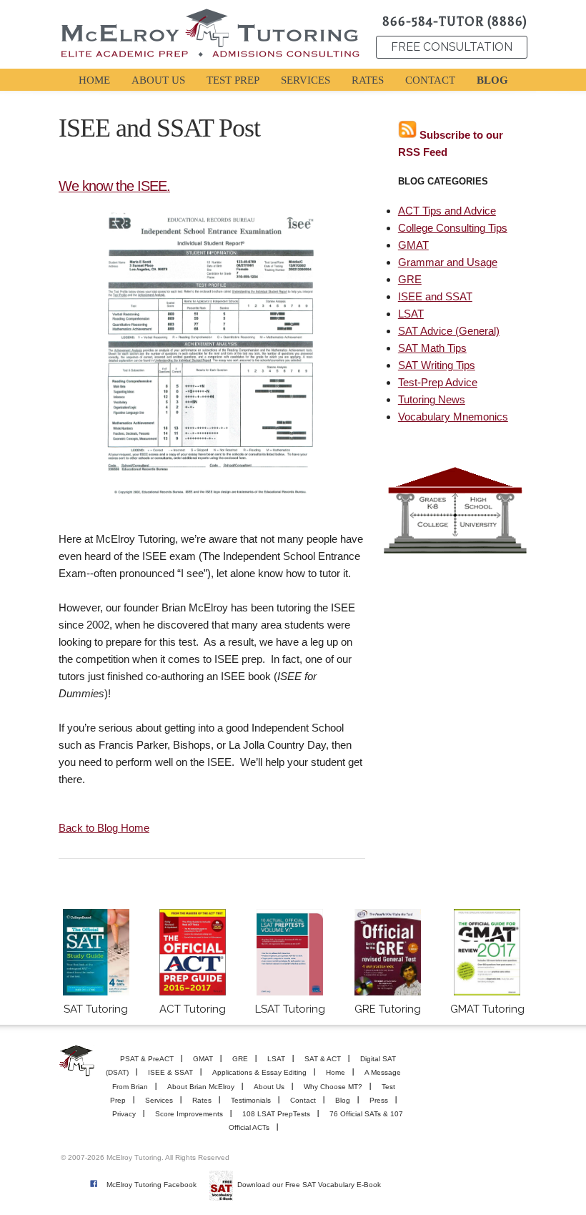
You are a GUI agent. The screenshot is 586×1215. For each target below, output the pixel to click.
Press (378, 1100)
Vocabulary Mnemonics (453, 416)
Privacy (124, 1114)
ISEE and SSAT (435, 296)
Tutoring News (431, 399)
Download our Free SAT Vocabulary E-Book (309, 1185)
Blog (342, 1100)
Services (159, 1100)
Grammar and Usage (447, 262)
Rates (202, 1100)
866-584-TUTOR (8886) (454, 21)
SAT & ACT (322, 1059)
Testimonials (251, 1100)
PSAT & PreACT (147, 1059)
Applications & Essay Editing (259, 1072)
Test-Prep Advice (437, 382)
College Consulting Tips (452, 228)
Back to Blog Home (104, 828)
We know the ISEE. (114, 186)
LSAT (411, 314)
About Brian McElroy (200, 1087)
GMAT (413, 245)
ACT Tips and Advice (447, 211)
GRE (410, 279)
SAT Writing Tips (436, 365)
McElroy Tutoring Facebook (151, 1185)
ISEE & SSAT (170, 1072)
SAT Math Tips (432, 348)
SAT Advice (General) (449, 331)
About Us (269, 1087)
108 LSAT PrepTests (276, 1114)
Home (335, 1072)
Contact (303, 1100)
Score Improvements (189, 1114)
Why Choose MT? (333, 1087)
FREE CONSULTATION (451, 47)
